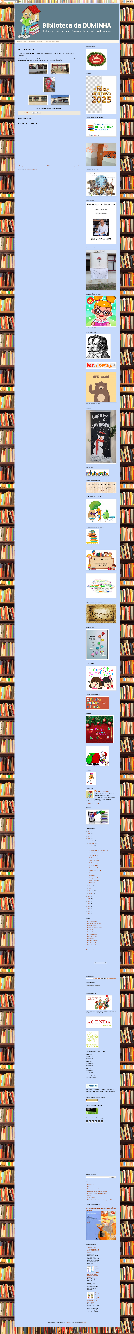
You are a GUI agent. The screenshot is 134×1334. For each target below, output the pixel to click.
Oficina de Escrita (92, 936)
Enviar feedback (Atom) (31, 169)
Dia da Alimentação (94, 858)
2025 (89, 831)
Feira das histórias (93, 865)
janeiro (91, 893)
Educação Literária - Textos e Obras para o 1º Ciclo (100, 1200)
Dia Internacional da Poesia (94, 923)
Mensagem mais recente (25, 166)
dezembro (92, 841)
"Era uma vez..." (93, 873)
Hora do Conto (91, 932)
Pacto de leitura (21, 41)
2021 (89, 896)
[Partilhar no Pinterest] (39, 113)
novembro (92, 843)
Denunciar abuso (91, 950)
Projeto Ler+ (90, 938)
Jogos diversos (91, 1197)
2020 (89, 899)
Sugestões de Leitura (92, 940)
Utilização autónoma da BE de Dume (98, 850)
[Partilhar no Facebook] (38, 113)
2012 (89, 914)
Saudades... (92, 875)
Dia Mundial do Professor (95, 868)
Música (89, 1195)
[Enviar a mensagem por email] (33, 113)
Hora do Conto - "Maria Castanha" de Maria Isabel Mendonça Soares (93, 1250)
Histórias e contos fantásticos (94, 1187)
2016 (89, 906)
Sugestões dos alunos (92, 943)
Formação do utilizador (95, 878)
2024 (89, 834)
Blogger (84, 1322)
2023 (89, 836)
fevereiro (91, 891)
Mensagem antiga (75, 166)
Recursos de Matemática (93, 1189)
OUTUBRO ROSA (94, 855)
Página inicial (50, 166)
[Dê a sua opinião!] (34, 113)
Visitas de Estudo (91, 945)
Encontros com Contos (52, 41)
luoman (69, 1322)
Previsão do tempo (97, 978)
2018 (89, 901)
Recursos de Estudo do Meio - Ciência (97, 1193)
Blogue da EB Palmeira (35, 41)
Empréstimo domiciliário (95, 870)
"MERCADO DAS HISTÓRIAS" (97, 848)
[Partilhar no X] (36, 113)
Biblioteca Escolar (92, 921)
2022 (89, 839)
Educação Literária (92, 925)
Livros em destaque (92, 934)
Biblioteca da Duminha (102, 791)
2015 (89, 909)
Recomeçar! (92, 882)
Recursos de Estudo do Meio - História (97, 1191)
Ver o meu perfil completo (92, 803)
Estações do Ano (91, 930)
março (91, 888)
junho (91, 886)
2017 (89, 904)
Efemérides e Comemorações (94, 928)
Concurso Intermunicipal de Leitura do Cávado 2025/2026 (101, 1209)
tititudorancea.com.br (111, 978)
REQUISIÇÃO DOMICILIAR (97, 853)
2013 (89, 911)
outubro (91, 846)
